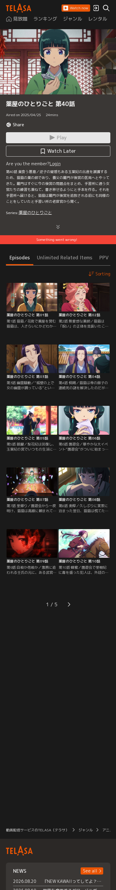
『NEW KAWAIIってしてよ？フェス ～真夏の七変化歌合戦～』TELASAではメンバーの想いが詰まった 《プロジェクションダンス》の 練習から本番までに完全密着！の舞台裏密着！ (73, 881)
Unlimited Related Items (64, 257)
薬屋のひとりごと (35, 212)
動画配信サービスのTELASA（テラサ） (37, 830)
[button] (76, 8)
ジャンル (86, 830)
